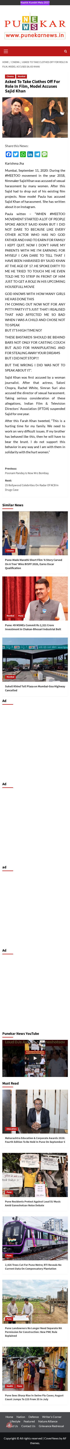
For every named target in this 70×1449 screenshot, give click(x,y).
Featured (29, 1421)
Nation (21, 1416)
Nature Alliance (47, 1421)
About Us (12, 1426)
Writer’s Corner (52, 1416)
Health (10, 1386)
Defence (34, 1416)
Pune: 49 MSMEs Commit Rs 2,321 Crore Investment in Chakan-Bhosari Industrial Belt (33, 627)
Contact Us (28, 1426)
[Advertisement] (35, 742)
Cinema (10, 76)
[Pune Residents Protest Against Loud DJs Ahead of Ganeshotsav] (35, 1058)
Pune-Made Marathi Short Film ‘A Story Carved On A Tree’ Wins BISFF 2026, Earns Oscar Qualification (33, 564)
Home (9, 1416)
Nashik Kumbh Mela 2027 (35, 2)
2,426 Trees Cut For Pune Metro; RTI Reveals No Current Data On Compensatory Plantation (33, 1267)
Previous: (27, 471)
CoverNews (51, 1438)
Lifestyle (15, 1421)
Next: (32, 485)
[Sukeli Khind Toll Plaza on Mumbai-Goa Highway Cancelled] (35, 660)
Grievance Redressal (51, 1426)
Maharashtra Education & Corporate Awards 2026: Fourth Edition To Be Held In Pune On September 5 (35, 1140)
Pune (20, 615)
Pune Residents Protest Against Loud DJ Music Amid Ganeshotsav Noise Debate (33, 1203)
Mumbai (21, 76)
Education (12, 1128)
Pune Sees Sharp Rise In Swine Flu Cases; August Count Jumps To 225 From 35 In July (34, 1397)
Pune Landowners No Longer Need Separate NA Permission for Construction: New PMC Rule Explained (33, 1332)
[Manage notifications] (9, 1425)
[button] (6, 50)
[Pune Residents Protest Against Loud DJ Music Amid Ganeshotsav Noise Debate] (35, 1175)
